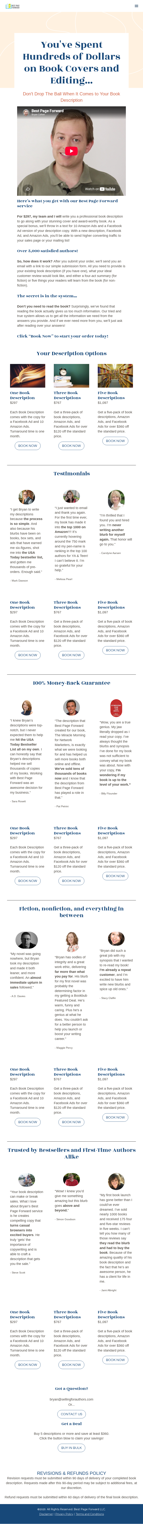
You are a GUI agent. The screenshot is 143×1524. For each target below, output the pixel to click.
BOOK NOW (27, 446)
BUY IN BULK (71, 1448)
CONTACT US (71, 1414)
